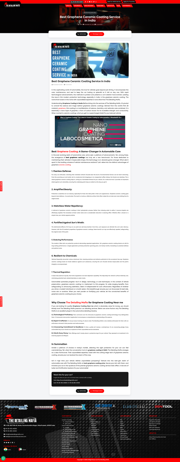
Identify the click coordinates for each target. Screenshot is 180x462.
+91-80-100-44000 (78, 1)
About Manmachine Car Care (157, 437)
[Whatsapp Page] (96, 2)
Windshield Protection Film (69, 441)
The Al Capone (95, 429)
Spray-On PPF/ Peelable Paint (70, 450)
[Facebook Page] (85, 2)
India (9, 449)
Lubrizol (67, 427)
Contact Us (123, 435)
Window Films (66, 439)
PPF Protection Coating (68, 433)
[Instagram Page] (87, 2)
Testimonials (123, 433)
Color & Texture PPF (70, 429)
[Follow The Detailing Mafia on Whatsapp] (14, 442)
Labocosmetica (69, 421)
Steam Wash (65, 446)
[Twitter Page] (94, 2)
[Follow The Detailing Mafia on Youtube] (8, 442)
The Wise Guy (95, 431)
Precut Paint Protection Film (70, 437)
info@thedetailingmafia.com (14, 434)
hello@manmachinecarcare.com (15, 436)
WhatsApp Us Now (97, 34)
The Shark (94, 427)
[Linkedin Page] (92, 2)
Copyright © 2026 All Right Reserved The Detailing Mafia (93, 459)
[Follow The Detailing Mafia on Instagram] (10, 442)
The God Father (95, 435)
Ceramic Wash (66, 444)
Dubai (24, 449)
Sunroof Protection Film (68, 435)
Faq (121, 420)
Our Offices (152, 439)
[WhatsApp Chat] (3, 458)
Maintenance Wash (67, 448)
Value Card (123, 431)
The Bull (93, 420)
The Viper (93, 423)
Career (122, 429)
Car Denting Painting (68, 452)
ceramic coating (65, 165)
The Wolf (93, 425)
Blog (121, 427)
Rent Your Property (154, 427)
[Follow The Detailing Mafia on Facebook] (4, 442)
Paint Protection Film (68, 425)
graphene (62, 108)
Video (121, 423)
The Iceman (94, 421)
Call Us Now (83, 34)
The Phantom (95, 433)
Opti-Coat (68, 423)
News (121, 421)
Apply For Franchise (154, 420)
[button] (77, 5)
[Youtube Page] (89, 2)
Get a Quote (1, 187)
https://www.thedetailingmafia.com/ (67, 380)
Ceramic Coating (67, 420)
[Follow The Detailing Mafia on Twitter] (6, 442)
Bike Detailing (66, 443)
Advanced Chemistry (71, 431)
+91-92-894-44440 (74, 382)
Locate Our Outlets (154, 421)
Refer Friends (153, 425)
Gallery (122, 425)
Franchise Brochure (154, 429)
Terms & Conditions (125, 439)
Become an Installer (155, 423)
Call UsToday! (1, 302)
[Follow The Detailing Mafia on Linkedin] (12, 442)
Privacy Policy (124, 437)
